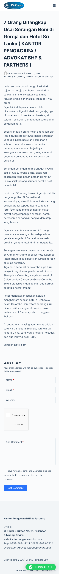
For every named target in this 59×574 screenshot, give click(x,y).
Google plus (49, 570)
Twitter (34, 570)
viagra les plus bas (42, 471)
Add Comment (15, 441)
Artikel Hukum (33, 76)
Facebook (21, 570)
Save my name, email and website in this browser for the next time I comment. (27, 475)
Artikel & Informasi (14, 76)
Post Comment (15, 487)
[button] (40, 567)
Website (10, 399)
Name (10, 379)
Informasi (47, 76)
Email (10, 389)
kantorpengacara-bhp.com (26, 539)
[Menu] (54, 5)
